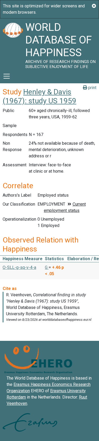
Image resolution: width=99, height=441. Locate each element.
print (91, 87)
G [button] (47, 267)
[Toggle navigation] (7, 76)
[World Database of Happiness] (12, 43)
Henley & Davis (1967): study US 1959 (39, 96)
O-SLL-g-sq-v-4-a (19, 267)
